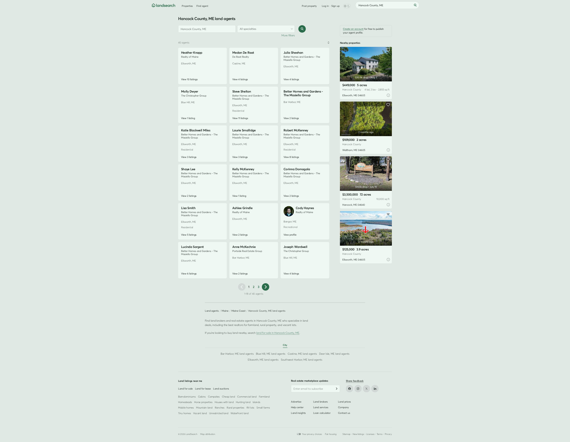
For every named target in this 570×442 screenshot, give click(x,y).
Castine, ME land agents (302, 353)
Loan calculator (322, 412)
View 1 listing (188, 118)
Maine (225, 310)
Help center (297, 407)
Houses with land (224, 402)
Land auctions (221, 388)
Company (343, 407)
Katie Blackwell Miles (195, 130)
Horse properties (203, 402)
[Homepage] (161, 5)
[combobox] (207, 29)
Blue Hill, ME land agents (270, 353)
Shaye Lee (188, 169)
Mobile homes (186, 407)
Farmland (264, 396)
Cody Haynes (305, 208)
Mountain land (204, 407)
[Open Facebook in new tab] (349, 388)
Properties (187, 5)
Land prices (344, 401)
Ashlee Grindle (242, 208)
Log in (325, 5)
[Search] (415, 5)
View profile (290, 234)
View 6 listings (189, 273)
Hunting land (243, 402)
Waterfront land (239, 413)
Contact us (344, 412)
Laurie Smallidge (244, 130)
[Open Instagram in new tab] (358, 388)
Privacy (388, 434)
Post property (309, 5)
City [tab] (285, 345)
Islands (256, 402)
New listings (358, 434)
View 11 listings (240, 118)
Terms (380, 434)
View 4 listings (240, 79)
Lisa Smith (188, 208)
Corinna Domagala (297, 169)
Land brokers (320, 401)
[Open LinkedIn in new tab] (375, 388)
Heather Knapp (191, 52)
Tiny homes (184, 413)
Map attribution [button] (207, 434)
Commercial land (246, 396)
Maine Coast (238, 310)
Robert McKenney (296, 130)
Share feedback (355, 380)
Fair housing (331, 434)
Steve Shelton (241, 91)
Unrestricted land (218, 413)
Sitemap (346, 434)
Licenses (370, 434)
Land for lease (203, 388)
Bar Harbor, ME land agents (237, 353)
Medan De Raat (243, 52)
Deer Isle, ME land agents (334, 353)
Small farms (263, 407)
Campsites (214, 396)
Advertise (296, 401)
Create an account (353, 28)
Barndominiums (187, 396)
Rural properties (235, 407)
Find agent (202, 5)
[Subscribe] (336, 388)
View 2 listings (291, 118)
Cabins (202, 396)
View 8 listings (291, 157)
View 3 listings (189, 157)
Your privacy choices (312, 434)
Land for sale (185, 388)
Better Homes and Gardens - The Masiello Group (303, 93)
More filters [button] (288, 35)
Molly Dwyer (189, 91)
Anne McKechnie (244, 247)
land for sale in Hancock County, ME (277, 332)
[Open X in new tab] (366, 388)
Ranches (219, 407)
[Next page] (265, 287)
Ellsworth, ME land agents (263, 359)
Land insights (298, 412)
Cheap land (228, 396)
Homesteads (185, 402)
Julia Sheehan (293, 52)
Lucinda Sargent (192, 247)
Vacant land (200, 413)
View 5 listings (189, 234)
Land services (320, 407)
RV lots (250, 407)
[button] (346, 73)
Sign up (335, 5)
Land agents (212, 310)
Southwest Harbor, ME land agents (301, 359)
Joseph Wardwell (295, 247)
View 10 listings (189, 79)
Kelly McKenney (243, 169)
